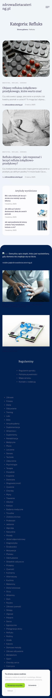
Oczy (8, 591)
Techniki (10, 457)
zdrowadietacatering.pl (16, 6)
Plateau (9, 554)
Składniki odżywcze (15, 562)
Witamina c (11, 431)
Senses (9, 453)
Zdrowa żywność (13, 606)
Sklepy (9, 610)
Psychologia (11, 464)
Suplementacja (13, 427)
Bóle (8, 420)
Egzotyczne (11, 625)
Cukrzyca (10, 666)
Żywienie (10, 487)
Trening (9, 412)
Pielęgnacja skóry (14, 629)
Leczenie (10, 450)
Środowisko (11, 547)
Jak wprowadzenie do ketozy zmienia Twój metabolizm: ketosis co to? (16, 224)
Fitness (9, 401)
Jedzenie (10, 524)
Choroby (10, 491)
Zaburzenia (11, 461)
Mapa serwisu (25, 378)
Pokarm (9, 618)
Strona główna (22, 29)
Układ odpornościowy (15, 539)
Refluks (9, 632)
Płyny (8, 494)
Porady (9, 535)
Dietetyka (10, 479)
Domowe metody (13, 647)
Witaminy (10, 595)
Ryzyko (9, 603)
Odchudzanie (12, 558)
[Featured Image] (26, 58)
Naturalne (10, 532)
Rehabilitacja (12, 438)
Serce (9, 621)
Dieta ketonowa (13, 588)
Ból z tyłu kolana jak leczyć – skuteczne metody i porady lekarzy (16, 198)
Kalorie (9, 644)
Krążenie (10, 476)
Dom (8, 599)
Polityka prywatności (28, 374)
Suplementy (11, 435)
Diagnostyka (11, 543)
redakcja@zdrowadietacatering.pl (17, 262)
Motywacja (11, 550)
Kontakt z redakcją (27, 382)
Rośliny (9, 636)
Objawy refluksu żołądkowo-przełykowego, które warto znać (22, 89)
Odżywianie (11, 408)
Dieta (8, 405)
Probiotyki (10, 520)
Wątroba (10, 528)
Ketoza (9, 506)
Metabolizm (11, 655)
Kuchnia (10, 580)
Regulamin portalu (27, 370)
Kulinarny (10, 573)
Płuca (8, 446)
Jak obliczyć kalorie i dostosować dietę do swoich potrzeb (16, 211)
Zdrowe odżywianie (14, 651)
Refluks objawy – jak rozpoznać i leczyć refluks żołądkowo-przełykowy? (22, 160)
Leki (8, 416)
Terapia (9, 468)
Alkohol (9, 502)
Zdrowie (9, 397)
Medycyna (10, 442)
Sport (8, 659)
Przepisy (10, 565)
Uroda (9, 640)
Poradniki (10, 472)
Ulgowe (9, 614)
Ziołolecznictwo (13, 517)
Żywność (10, 569)
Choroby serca (12, 662)
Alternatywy (11, 576)
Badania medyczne (14, 509)
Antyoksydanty (12, 423)
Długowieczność (13, 483)
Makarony (10, 584)
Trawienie (10, 498)
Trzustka (10, 513)
